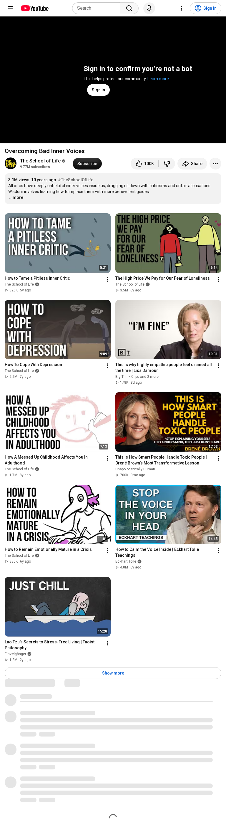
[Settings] (181, 8)
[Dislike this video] (167, 164)
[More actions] (215, 164)
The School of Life (40, 161)
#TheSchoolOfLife (75, 179)
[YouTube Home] (34, 8)
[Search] (129, 8)
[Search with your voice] (149, 8)
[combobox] (98, 8)
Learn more (158, 78)
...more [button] (16, 197)
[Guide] (10, 8)
